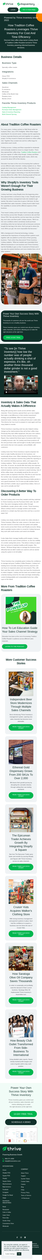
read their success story (21, 727)
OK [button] (19, 1254)
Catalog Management (9, 107)
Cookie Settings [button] (10, 1254)
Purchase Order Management (11, 109)
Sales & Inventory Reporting (11, 112)
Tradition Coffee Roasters (29, 152)
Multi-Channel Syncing (9, 114)
